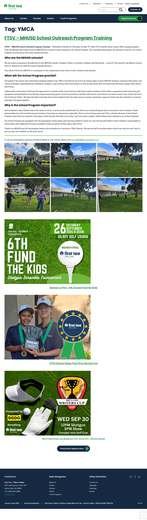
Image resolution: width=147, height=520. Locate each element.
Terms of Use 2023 (12, 503)
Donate (134, 9)
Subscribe (97, 3)
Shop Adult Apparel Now (72, 448)
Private (120, 3)
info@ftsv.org (10, 494)
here (73, 140)
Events (50, 18)
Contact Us (83, 3)
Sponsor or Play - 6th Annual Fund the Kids (73, 287)
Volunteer (109, 3)
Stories (23, 18)
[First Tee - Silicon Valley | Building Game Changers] (17, 7)
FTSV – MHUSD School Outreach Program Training (58, 38)
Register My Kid (128, 18)
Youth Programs (68, 18)
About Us (9, 18)
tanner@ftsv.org (92, 140)
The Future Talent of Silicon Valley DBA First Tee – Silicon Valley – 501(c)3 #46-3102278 (78, 503)
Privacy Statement (31, 503)
